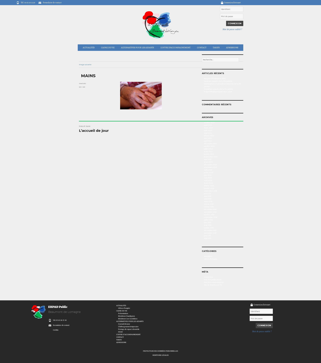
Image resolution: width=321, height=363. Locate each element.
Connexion (208, 277)
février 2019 (209, 204)
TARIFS (216, 47)
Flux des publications (212, 280)
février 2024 (209, 136)
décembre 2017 (210, 230)
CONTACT (201, 47)
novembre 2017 (210, 233)
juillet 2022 (208, 149)
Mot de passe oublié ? (232, 29)
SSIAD (120, 332)
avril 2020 (208, 180)
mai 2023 (208, 138)
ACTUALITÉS (89, 47)
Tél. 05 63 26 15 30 (60, 320)
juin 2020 (208, 175)
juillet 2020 (208, 173)
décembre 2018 (210, 209)
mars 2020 (208, 183)
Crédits (55, 330)
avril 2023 (208, 141)
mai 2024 (208, 133)
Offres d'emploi (210, 259)
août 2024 (208, 130)
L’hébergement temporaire (128, 327)
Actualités (208, 256)
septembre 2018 (210, 217)
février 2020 (209, 186)
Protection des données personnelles (160, 351)
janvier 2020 (209, 188)
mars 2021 (208, 162)
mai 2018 (207, 225)
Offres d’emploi (124, 308)
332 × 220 (82, 87)
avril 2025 (208, 125)
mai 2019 (207, 196)
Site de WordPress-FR (213, 285)
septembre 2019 (210, 191)
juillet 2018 (208, 220)
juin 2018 (207, 223)
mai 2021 (207, 159)
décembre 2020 (210, 165)
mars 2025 (208, 128)
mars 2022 (208, 151)
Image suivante (85, 65)
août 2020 (208, 170)
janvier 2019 (209, 207)
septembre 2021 (210, 157)
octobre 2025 (209, 123)
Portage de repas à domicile (128, 329)
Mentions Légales (160, 355)
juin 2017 (207, 236)
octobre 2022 (209, 146)
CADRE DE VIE (108, 47)
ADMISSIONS (232, 47)
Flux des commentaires (214, 282)
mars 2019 (208, 201)
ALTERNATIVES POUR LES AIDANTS (137, 47)
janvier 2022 (209, 154)
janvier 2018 (209, 228)
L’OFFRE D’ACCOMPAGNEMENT (175, 47)
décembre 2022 (210, 144)
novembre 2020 (210, 167)
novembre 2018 (210, 212)
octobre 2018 (209, 215)
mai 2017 (207, 238)
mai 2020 (208, 178)
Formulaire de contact (52, 2)
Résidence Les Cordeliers (127, 319)
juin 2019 (207, 194)
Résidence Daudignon (126, 316)
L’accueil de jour (124, 324)
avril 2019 (208, 199)
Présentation (123, 313)
